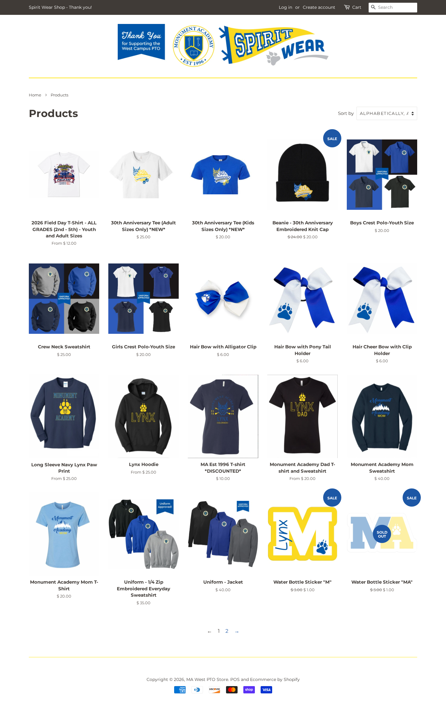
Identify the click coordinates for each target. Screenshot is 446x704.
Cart (356, 7)
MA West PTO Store (207, 679)
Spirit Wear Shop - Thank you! (60, 7)
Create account (319, 7)
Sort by (346, 113)
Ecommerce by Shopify (275, 679)
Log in (285, 7)
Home (35, 95)
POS (235, 679)
